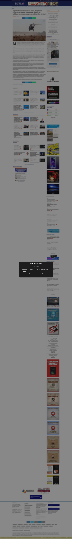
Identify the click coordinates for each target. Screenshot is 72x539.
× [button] (51, 262)
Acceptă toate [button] (33, 273)
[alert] (36, 269)
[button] (36, 275)
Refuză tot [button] (39, 273)
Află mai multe (37, 266)
